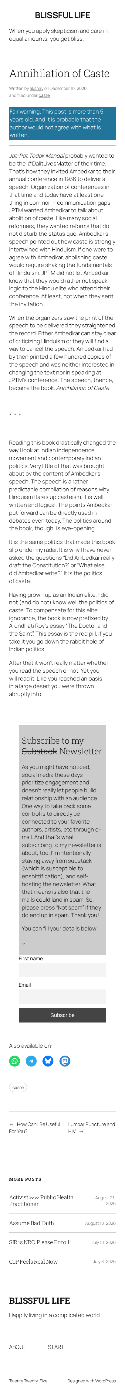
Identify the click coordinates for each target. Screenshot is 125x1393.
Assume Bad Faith (31, 1223)
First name (31, 958)
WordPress (105, 1381)
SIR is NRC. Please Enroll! (39, 1242)
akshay (36, 88)
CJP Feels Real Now (33, 1261)
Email (25, 984)
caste (44, 95)
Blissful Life (62, 15)
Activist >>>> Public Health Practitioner (41, 1200)
